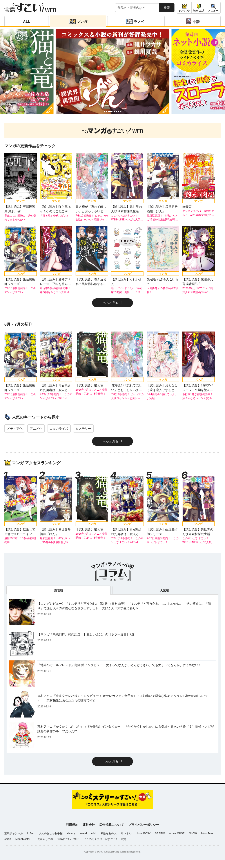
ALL (26, 21)
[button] (104, 111)
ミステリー (83, 428)
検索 (167, 7)
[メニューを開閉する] (213, 7)
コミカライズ (59, 428)
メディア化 (14, 428)
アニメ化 (36, 428)
